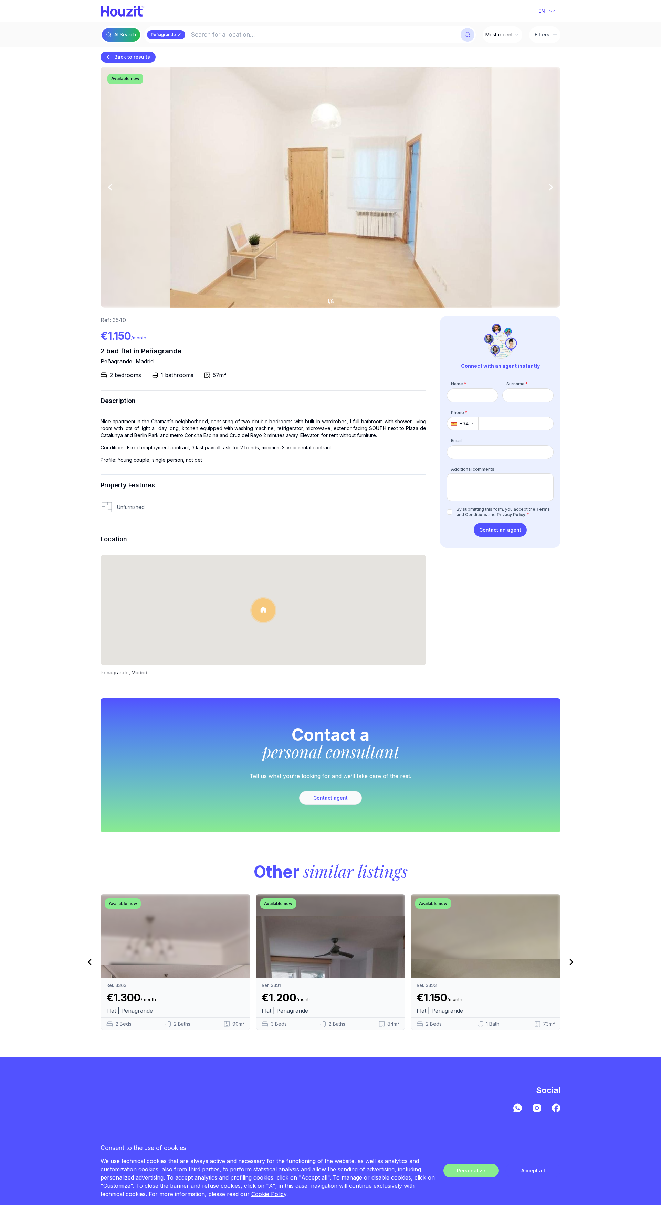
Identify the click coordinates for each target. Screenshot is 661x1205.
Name (458, 383)
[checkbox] (449, 512)
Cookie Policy (268, 1194)
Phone (459, 412)
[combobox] (323, 35)
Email (456, 440)
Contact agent (330, 798)
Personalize (471, 1170)
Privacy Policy (511, 514)
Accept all (533, 1170)
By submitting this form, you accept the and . (503, 511)
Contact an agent (500, 530)
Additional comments (472, 469)
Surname (517, 383)
